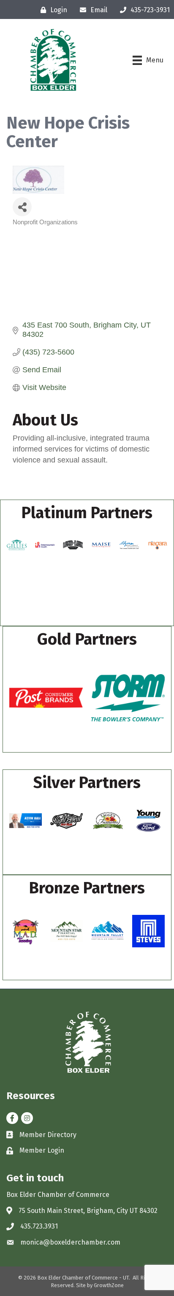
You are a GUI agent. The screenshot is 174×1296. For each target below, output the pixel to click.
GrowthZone (109, 1285)
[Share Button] (22, 206)
